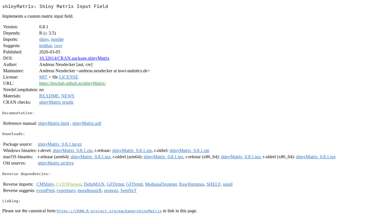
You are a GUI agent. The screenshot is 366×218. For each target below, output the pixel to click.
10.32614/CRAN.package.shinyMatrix (74, 58)
